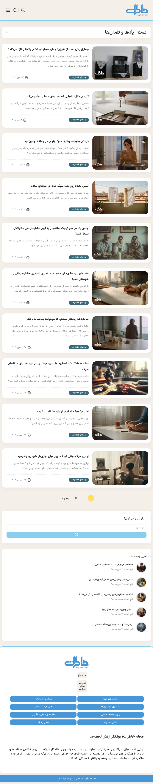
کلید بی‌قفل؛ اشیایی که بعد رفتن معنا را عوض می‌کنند (57, 96)
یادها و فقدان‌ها (79, 77)
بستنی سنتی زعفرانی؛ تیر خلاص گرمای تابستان (111, 580)
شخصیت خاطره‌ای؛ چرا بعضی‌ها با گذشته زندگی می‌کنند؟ (106, 594)
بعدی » (65, 498)
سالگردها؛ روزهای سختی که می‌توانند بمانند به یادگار (58, 319)
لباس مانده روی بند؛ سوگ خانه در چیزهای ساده (60, 186)
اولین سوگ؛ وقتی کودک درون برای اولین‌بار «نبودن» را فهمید (53, 456)
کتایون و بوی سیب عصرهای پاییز (117, 609)
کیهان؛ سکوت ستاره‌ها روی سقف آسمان (114, 624)
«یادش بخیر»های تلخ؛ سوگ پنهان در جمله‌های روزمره (57, 141)
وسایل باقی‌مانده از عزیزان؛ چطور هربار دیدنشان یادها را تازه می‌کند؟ (48, 49)
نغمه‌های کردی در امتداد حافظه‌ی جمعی (114, 565)
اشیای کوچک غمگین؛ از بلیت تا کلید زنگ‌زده (63, 411)
